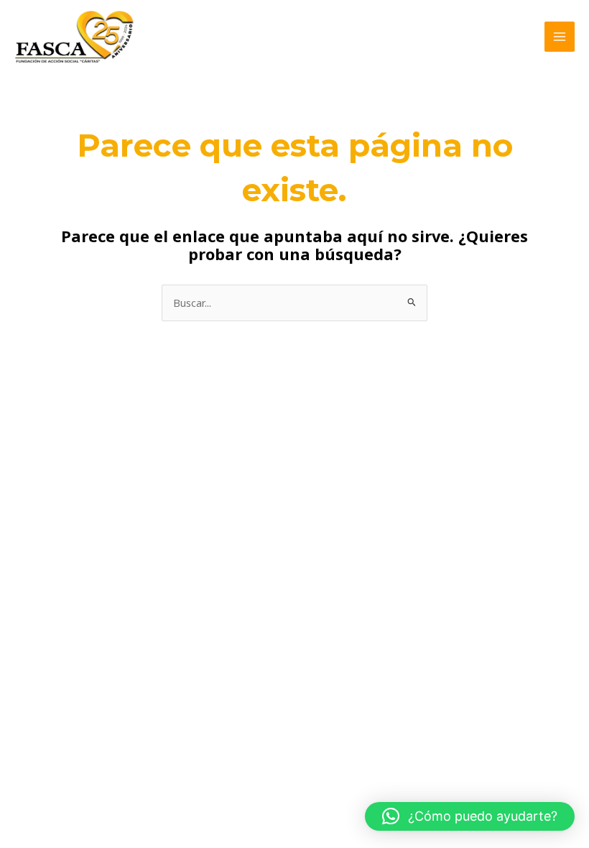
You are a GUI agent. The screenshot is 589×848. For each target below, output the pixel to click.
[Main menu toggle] (559, 37)
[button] (470, 816)
